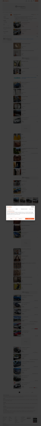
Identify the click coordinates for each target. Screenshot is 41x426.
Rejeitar (11, 218)
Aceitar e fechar (29, 218)
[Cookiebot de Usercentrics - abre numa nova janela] (31, 206)
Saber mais (20, 218)
